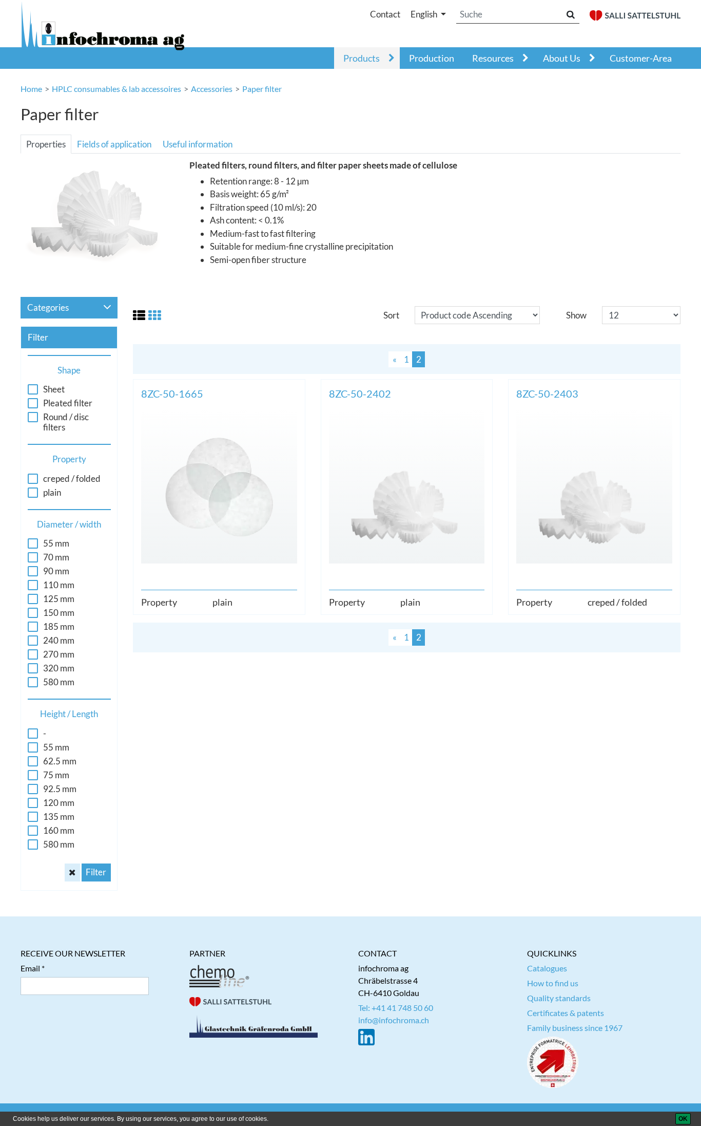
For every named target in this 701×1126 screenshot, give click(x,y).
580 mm (58, 682)
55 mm (56, 543)
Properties (46, 144)
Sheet (54, 389)
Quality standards (559, 998)
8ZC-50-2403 (547, 393)
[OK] (683, 1118)
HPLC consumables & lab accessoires (116, 88)
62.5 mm (59, 761)
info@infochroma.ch (393, 1020)
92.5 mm (59, 789)
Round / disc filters (66, 422)
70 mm (56, 557)
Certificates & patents (565, 1013)
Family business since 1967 (574, 1028)
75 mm (56, 775)
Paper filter (262, 88)
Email (30, 968)
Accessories (211, 88)
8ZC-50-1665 (172, 393)
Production (431, 58)
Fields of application (114, 144)
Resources (493, 58)
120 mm (58, 803)
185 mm (58, 627)
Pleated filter (67, 403)
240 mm (58, 640)
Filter (96, 872)
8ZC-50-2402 (360, 393)
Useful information (197, 144)
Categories (48, 307)
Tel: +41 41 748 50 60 (395, 1007)
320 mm (58, 668)
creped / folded (72, 479)
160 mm (58, 830)
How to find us (552, 983)
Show (576, 315)
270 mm (58, 654)
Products (361, 58)
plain (52, 492)
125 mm (58, 599)
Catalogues (547, 968)
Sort (391, 315)
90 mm (56, 571)
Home (31, 88)
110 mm (58, 585)
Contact (385, 14)
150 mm (58, 613)
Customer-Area (641, 58)
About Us (561, 58)
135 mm (58, 817)
